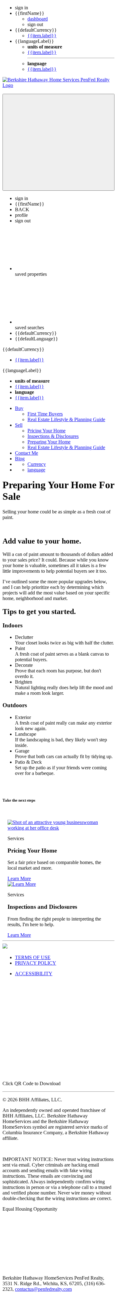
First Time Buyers (45, 413)
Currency (36, 464)
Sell (18, 425)
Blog (20, 458)
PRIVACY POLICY (35, 963)
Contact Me (26, 453)
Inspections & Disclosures (53, 436)
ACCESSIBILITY (33, 973)
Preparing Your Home (49, 441)
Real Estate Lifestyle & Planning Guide (66, 419)
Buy (19, 408)
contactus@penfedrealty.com (43, 1289)
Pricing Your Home (46, 430)
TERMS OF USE (33, 957)
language (36, 469)
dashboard (37, 18)
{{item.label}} (41, 35)
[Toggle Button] (58, 142)
